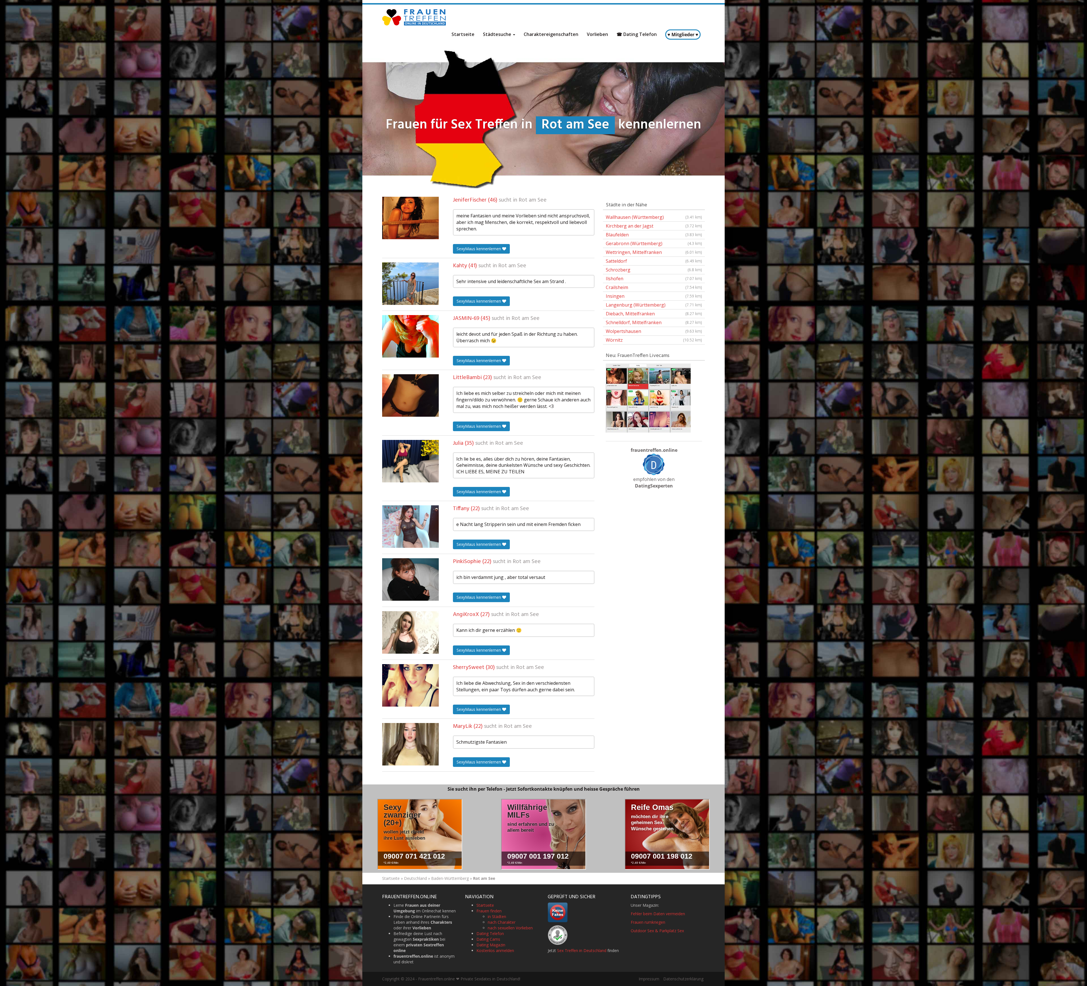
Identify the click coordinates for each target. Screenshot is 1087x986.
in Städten (497, 916)
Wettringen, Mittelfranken (654, 252)
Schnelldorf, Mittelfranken (654, 322)
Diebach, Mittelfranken (654, 314)
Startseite (463, 34)
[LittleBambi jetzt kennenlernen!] (410, 395)
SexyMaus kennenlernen (479, 248)
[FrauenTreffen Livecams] (648, 397)
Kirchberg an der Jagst (654, 226)
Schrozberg (654, 270)
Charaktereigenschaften (551, 34)
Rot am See (533, 200)
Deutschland (415, 878)
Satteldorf (654, 261)
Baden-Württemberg (450, 878)
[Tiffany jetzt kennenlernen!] (410, 526)
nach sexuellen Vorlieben (510, 928)
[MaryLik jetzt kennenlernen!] (410, 744)
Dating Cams (488, 939)
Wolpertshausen (654, 331)
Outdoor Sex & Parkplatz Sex (657, 930)
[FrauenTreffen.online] (415, 17)
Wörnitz (654, 340)
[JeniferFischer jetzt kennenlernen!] (410, 218)
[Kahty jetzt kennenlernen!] (410, 283)
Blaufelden (654, 235)
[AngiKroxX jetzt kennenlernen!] (410, 632)
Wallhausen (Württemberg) (654, 217)
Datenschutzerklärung (683, 978)
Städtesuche (497, 34)
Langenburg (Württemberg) (654, 305)
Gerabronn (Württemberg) (654, 243)
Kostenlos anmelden (495, 950)
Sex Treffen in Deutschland (581, 950)
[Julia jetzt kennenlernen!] (410, 461)
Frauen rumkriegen (648, 922)
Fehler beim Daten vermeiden (658, 913)
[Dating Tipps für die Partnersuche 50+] (654, 464)
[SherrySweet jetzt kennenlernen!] (410, 685)
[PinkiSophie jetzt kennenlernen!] (410, 579)
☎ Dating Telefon (637, 34)
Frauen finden (489, 911)
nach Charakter (501, 922)
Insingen (654, 296)
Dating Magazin (490, 944)
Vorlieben (597, 34)
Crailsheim (654, 287)
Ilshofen (654, 278)
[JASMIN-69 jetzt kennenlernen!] (410, 336)
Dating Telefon (490, 933)
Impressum (649, 978)
